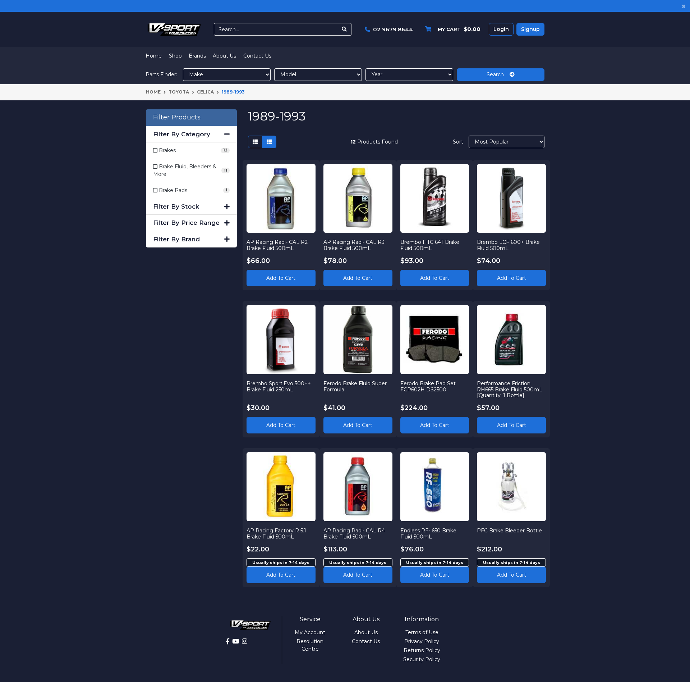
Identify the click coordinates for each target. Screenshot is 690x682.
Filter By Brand (176, 239)
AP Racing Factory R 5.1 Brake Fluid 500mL (276, 533)
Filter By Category (181, 134)
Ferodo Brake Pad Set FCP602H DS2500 (428, 386)
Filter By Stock (176, 206)
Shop (175, 56)
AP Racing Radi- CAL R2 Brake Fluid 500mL (277, 245)
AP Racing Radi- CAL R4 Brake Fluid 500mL (354, 533)
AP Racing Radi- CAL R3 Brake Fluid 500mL (354, 245)
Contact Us (257, 56)
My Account (310, 632)
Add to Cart (280, 278)
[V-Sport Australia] (174, 29)
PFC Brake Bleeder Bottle (509, 530)
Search (498, 74)
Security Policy (421, 659)
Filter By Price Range (186, 222)
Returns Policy (422, 650)
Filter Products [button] (177, 117)
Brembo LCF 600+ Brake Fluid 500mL (508, 245)
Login (501, 29)
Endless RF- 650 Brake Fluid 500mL (428, 533)
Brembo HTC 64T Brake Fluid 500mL (429, 245)
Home (154, 56)
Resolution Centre (309, 645)
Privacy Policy (421, 641)
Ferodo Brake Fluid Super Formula (355, 386)
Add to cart (280, 575)
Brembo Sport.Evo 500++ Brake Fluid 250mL (279, 386)
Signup (530, 29)
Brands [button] (197, 56)
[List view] (269, 142)
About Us (224, 56)
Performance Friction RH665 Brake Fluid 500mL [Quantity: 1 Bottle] (509, 389)
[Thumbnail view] (255, 142)
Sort (458, 141)
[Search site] (344, 29)
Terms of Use (421, 632)
